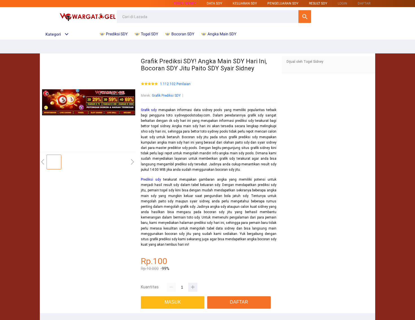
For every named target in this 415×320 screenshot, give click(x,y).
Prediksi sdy (151, 179)
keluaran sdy (245, 3)
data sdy (214, 3)
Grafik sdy (149, 110)
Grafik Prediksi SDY (166, 96)
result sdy (318, 3)
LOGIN (342, 3)
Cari (304, 16)
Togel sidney (185, 3)
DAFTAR (364, 3)
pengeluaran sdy (282, 3)
